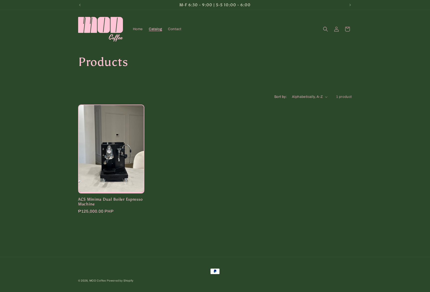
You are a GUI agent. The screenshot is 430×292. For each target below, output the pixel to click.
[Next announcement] (350, 5)
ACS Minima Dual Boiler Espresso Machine (110, 201)
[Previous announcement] (79, 5)
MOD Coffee (97, 280)
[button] (325, 29)
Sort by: (280, 97)
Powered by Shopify (120, 280)
